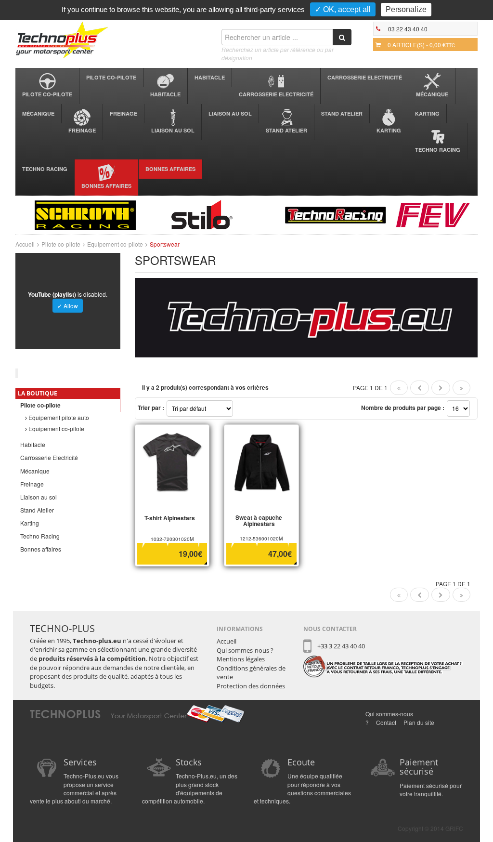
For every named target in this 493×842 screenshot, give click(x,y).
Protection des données (251, 686)
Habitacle (165, 94)
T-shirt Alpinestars (169, 517)
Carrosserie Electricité (276, 94)
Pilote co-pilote (47, 94)
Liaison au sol (173, 130)
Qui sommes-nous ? (245, 650)
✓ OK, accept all (343, 9)
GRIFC (454, 828)
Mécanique (432, 94)
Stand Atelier (286, 130)
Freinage (82, 130)
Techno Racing (437, 149)
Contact (386, 722)
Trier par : (151, 407)
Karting (388, 130)
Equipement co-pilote (115, 244)
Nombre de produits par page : (402, 407)
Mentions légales (241, 659)
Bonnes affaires (106, 185)
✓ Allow (67, 306)
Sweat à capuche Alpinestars (258, 520)
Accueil (25, 244)
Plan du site (418, 722)
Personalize (406, 9)
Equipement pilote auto (58, 417)
